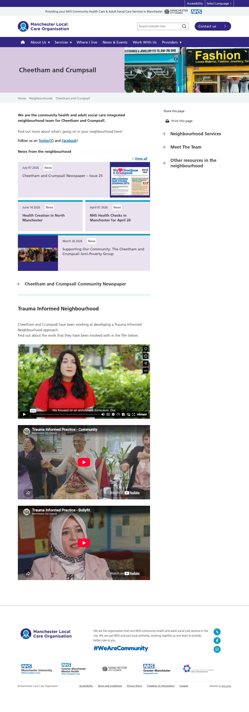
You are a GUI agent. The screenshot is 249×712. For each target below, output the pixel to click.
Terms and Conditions (110, 685)
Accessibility (195, 3)
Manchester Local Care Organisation (43, 28)
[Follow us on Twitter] (221, 631)
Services (61, 42)
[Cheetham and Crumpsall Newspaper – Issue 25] (130, 179)
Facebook (69, 140)
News (48, 167)
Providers (170, 42)
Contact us (207, 26)
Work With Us (145, 42)
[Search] (184, 26)
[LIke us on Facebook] (221, 640)
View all (141, 159)
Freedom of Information (160, 685)
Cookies (184, 685)
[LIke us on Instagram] (221, 649)
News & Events (115, 42)
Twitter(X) (46, 140)
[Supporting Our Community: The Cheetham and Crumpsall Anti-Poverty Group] (38, 253)
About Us (38, 42)
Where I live (87, 42)
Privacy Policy (134, 685)
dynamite (226, 686)
